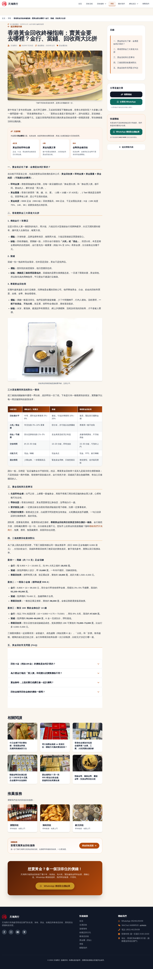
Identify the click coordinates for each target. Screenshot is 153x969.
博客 (112, 4)
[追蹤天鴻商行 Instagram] (11, 932)
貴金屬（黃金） (86, 940)
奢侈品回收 (84, 936)
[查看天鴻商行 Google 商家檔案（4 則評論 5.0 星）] (24, 932)
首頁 (80, 4)
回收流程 (89, 4)
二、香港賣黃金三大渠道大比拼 (125, 50)
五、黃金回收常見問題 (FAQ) (125, 68)
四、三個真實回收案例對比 (124, 63)
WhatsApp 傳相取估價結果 (127, 132)
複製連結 (128, 94)
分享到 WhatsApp (128, 102)
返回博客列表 (16, 27)
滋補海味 (83, 929)
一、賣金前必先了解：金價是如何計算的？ (125, 42)
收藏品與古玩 (85, 932)
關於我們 (121, 4)
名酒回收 (83, 925)
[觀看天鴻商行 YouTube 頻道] (17, 932)
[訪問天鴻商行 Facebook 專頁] (4, 932)
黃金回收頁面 (88, 846)
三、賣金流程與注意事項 (123, 57)
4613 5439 (122, 137)
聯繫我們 (145, 4)
